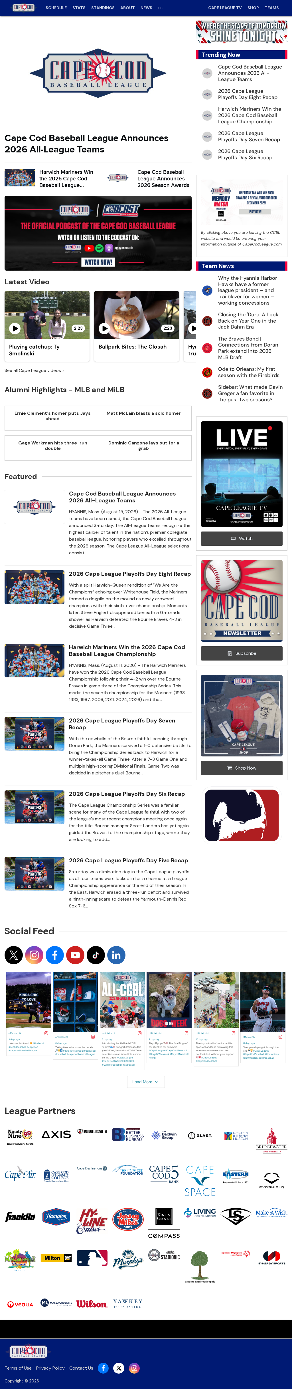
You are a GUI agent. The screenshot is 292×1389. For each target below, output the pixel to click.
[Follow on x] (14, 955)
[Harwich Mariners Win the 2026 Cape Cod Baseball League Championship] (20, 177)
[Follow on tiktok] (96, 955)
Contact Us (81, 1368)
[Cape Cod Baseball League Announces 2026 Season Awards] (118, 177)
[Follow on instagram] (34, 955)
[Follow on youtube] (75, 955)
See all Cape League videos (33, 370)
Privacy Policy (50, 1368)
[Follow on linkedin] (116, 955)
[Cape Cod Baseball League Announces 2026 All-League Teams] (98, 73)
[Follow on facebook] (55, 955)
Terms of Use (18, 1368)
